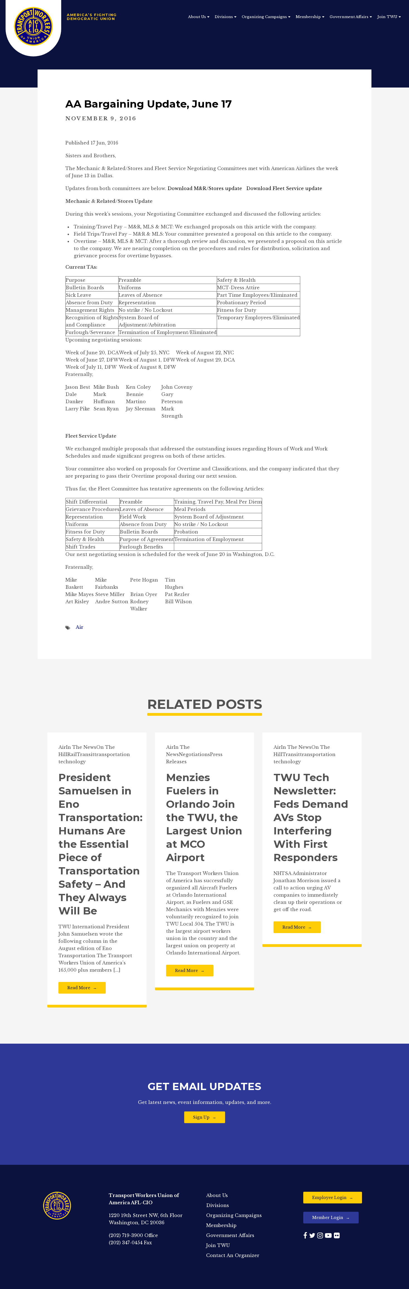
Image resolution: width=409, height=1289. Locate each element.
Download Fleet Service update (284, 188)
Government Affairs (349, 16)
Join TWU (387, 16)
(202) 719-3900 (126, 1235)
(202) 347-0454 (125, 1242)
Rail (72, 754)
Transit (85, 754)
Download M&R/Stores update (204, 188)
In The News (81, 747)
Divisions (224, 16)
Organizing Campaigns (264, 16)
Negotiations (194, 754)
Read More (78, 987)
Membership (308, 16)
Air (79, 627)
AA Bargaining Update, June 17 (148, 104)
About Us (197, 16)
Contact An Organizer (232, 1255)
